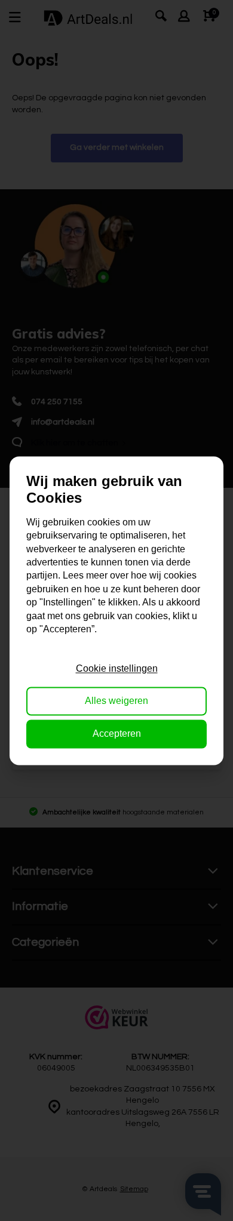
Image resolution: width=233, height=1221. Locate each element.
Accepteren (117, 733)
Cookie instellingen (117, 668)
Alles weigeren (116, 701)
